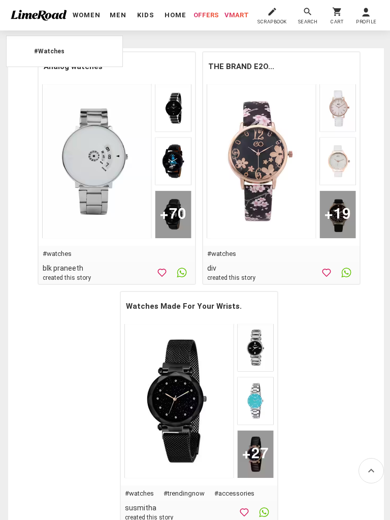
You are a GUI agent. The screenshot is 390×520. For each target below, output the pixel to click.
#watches (57, 253)
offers (206, 15)
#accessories (234, 493)
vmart (236, 15)
